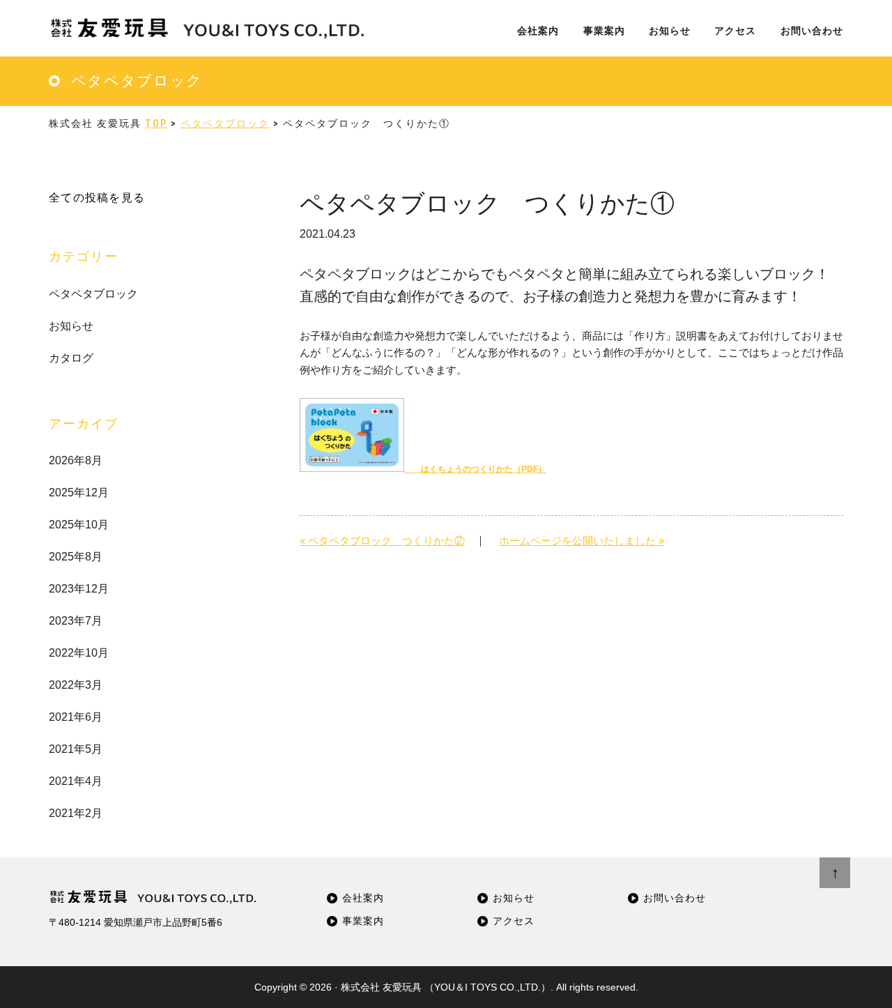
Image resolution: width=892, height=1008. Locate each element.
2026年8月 (75, 460)
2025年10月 (79, 524)
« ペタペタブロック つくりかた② (382, 541)
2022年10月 (79, 653)
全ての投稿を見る (97, 198)
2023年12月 (79, 589)
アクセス (514, 921)
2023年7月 (75, 621)
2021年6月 (75, 717)
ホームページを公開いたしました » (581, 541)
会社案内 (363, 898)
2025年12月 (79, 492)
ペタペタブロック (93, 294)
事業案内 (363, 921)
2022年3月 (75, 685)
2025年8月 (75, 557)
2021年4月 (75, 781)
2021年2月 (75, 813)
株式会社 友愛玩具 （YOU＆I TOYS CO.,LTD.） (446, 987)
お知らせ (71, 326)
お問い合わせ (674, 898)
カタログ (71, 358)
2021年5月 (75, 749)
